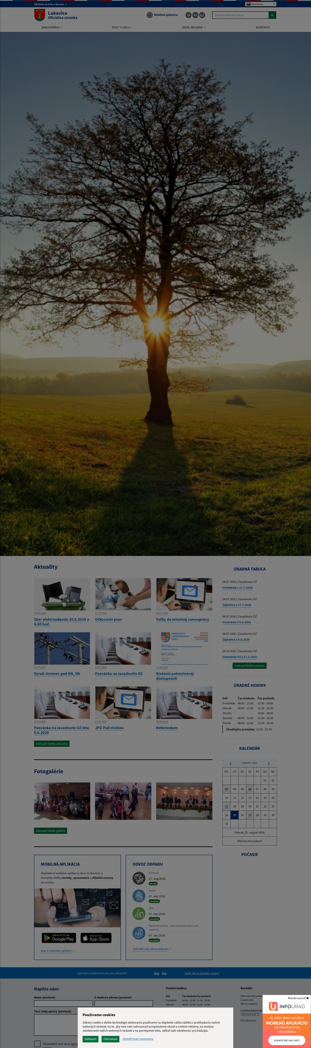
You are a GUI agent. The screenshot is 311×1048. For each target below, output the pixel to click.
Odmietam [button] (110, 1039)
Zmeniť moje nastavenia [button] (137, 1038)
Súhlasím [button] (91, 1039)
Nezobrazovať (297, 998)
